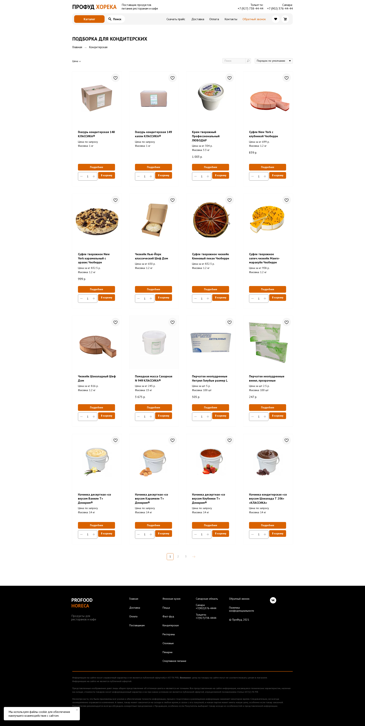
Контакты (231, 19)
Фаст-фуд (168, 616)
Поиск (117, 19)
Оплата (214, 19)
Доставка (197, 19)
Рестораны (169, 634)
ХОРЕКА (94, 6)
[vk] (273, 600)
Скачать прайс (176, 19)
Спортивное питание (174, 661)
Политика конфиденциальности (241, 609)
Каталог (89, 19)
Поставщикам (137, 625)
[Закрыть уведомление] (77, 710)
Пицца (166, 607)
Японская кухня (171, 598)
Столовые (168, 643)
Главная (77, 47)
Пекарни (167, 652)
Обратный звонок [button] (254, 19)
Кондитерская (171, 625)
